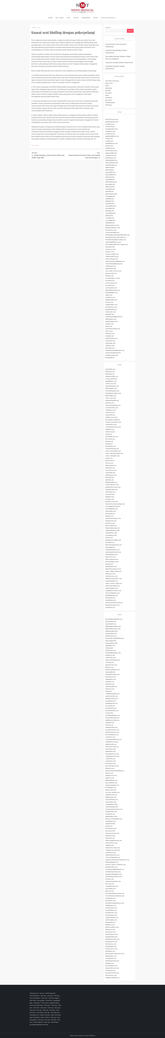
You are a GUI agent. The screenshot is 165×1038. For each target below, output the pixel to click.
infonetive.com (110, 523)
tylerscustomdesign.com (112, 405)
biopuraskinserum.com (112, 528)
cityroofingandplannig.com (113, 264)
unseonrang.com (110, 763)
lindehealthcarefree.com (112, 629)
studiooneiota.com (111, 795)
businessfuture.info (111, 643)
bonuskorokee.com (111, 912)
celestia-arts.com (110, 383)
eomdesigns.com (110, 821)
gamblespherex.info (111, 816)
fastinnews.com (110, 929)
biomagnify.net (110, 357)
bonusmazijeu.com (111, 908)
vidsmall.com (109, 845)
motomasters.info (110, 828)
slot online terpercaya (112, 81)
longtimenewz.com (111, 941)
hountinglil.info (110, 672)
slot (68, 17)
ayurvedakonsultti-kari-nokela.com (116, 244)
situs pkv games (35, 998)
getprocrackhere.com (112, 927)
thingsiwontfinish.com (112, 977)
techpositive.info (110, 761)
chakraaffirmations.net (112, 674)
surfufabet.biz (109, 199)
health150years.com (111, 417)
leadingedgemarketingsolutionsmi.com (117, 235)
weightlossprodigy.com (112, 693)
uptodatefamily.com (111, 321)
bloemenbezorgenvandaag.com (115, 504)
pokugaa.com (109, 963)
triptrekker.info (110, 823)
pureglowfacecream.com (112, 487)
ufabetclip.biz (109, 170)
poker (107, 85)
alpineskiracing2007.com (113, 569)
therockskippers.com (111, 561)
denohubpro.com (110, 787)
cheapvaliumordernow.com (113, 876)
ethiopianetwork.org (111, 742)
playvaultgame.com (111, 965)
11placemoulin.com (111, 686)
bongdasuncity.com (111, 703)
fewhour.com (109, 725)
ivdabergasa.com (110, 266)
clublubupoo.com (110, 905)
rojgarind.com (109, 722)
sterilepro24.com (110, 852)
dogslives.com (109, 778)
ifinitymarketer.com (111, 934)
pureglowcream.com (111, 501)
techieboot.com (110, 134)
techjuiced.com (110, 148)
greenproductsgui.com (112, 718)
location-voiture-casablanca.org (115, 864)
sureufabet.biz (109, 203)
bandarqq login (110, 102)
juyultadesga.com (110, 268)
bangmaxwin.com (110, 521)
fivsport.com (109, 302)
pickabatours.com (110, 636)
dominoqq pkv (50, 993)
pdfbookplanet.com (111, 780)
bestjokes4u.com (110, 677)
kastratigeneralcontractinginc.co (115, 237)
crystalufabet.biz (110, 213)
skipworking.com (110, 465)
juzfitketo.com (109, 345)
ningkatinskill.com (111, 300)
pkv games (60, 17)
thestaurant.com (110, 900)
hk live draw (109, 83)
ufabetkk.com (109, 480)
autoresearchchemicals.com (114, 602)
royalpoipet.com (110, 898)
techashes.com (109, 124)
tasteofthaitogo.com (111, 509)
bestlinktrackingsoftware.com (114, 903)
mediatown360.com (111, 576)
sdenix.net (108, 434)
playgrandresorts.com (112, 968)
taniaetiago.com (110, 343)
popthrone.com (110, 655)
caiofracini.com (110, 758)
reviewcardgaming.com (112, 857)
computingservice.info (112, 756)
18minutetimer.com (111, 727)
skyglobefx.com (110, 814)
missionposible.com (111, 581)
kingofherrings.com (111, 489)
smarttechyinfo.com (111, 696)
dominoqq (108, 88)
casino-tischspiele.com (112, 456)
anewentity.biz (109, 494)
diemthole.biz (109, 477)
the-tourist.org (110, 439)
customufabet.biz (110, 206)
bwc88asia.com (110, 280)
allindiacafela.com (111, 566)
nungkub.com (109, 336)
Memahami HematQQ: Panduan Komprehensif (115, 67)
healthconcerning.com (112, 720)
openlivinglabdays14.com (113, 242)
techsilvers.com (110, 297)
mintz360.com (109, 689)
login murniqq (55, 1015)
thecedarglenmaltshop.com (113, 619)
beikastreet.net (110, 371)
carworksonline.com (111, 407)
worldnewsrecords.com (112, 850)
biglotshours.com (110, 158)
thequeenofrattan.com (112, 785)
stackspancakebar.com (112, 549)
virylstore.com (109, 412)
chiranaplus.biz (110, 547)
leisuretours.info (110, 749)
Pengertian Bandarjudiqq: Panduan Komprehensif (116, 51)
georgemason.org (110, 621)
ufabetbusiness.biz (111, 182)
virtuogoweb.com (110, 155)
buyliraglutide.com (111, 160)
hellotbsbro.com (110, 751)
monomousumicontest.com (113, 809)
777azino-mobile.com (112, 254)
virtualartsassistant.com (112, 872)
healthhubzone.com (111, 143)
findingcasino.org (110, 797)
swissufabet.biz (110, 179)
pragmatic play (54, 1003)
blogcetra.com (109, 768)
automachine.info (110, 802)
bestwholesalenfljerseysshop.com (115, 239)
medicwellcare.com (111, 843)
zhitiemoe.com (110, 333)
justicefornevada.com (112, 746)
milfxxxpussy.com (110, 319)
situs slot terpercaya (36, 1005)
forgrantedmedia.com (112, 400)
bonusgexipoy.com (111, 915)
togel (95, 17)
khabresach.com (110, 598)
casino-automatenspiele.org (114, 453)
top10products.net (111, 633)
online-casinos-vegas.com (113, 583)
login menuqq (44, 1015)
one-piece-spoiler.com (112, 792)
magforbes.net (109, 429)
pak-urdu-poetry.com (112, 766)
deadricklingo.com (111, 811)
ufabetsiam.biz (109, 177)
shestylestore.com (111, 975)
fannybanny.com (110, 932)
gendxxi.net (109, 826)
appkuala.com (109, 497)
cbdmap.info (109, 648)
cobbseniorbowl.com (111, 256)
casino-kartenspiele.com (113, 451)
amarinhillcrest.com (111, 436)
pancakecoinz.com (111, 665)
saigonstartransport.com (113, 518)
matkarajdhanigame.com (113, 653)
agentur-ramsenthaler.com (113, 819)
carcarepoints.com (111, 288)
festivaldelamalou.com (112, 391)
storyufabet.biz (110, 208)
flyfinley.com (109, 667)
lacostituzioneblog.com (112, 328)
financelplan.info (110, 641)
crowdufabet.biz (110, 220)
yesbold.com (109, 141)
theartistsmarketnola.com (113, 545)
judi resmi (33, 1000)
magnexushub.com (111, 153)
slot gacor (37, 1003)
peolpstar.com (109, 403)
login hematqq (34, 1017)
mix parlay (40, 1012)
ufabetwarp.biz (110, 167)
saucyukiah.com (110, 369)
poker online (45, 1017)
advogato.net (109, 441)
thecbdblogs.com (110, 600)
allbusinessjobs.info (111, 631)
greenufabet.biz (110, 184)
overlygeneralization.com (113, 739)
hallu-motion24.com (111, 559)
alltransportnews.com (112, 225)
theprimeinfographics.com (113, 874)
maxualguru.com (110, 701)
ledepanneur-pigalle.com (113, 540)
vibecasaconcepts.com (112, 833)
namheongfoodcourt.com (113, 552)
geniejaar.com (109, 681)
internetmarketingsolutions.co (115, 770)
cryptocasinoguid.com (112, 232)
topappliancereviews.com (113, 590)
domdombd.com (110, 922)
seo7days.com (109, 499)
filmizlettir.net (109, 374)
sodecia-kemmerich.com (113, 881)
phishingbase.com (110, 956)
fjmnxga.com (109, 516)
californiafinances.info (112, 530)
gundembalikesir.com (112, 136)
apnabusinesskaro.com (112, 605)
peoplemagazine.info (111, 122)
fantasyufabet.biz (110, 174)
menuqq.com (34, 993)
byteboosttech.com (111, 150)
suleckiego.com (110, 607)
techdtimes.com (110, 131)
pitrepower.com (110, 574)
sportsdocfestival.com (112, 973)
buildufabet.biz (110, 223)
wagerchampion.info (111, 807)
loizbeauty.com (110, 468)
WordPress (92, 1035)
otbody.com (109, 458)
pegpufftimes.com (110, 381)
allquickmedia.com (111, 482)
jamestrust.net (109, 460)
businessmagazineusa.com (113, 840)
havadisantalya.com (111, 129)
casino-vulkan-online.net (113, 571)
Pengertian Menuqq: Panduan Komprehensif (119, 62)
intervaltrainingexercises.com (114, 893)
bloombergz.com (110, 446)
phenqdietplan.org (111, 309)
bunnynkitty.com (110, 511)
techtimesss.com (110, 410)
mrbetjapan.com (110, 492)
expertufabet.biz (110, 172)
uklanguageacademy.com (113, 626)
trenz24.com (109, 463)
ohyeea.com (109, 331)
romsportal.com (110, 970)
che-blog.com (109, 662)
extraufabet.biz (110, 189)
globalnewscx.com (111, 775)
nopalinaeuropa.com (111, 355)
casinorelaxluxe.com (111, 917)
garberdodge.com (110, 395)
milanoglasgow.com (111, 554)
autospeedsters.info (111, 804)
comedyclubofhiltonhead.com (114, 869)
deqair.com (108, 295)
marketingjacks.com (111, 588)
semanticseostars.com (112, 730)
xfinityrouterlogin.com (112, 586)
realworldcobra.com (111, 799)
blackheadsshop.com (111, 862)
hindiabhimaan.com (111, 595)
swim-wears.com (110, 398)
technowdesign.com (111, 259)
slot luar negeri (54, 998)
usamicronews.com (111, 949)
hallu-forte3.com (110, 557)
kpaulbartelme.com (111, 867)
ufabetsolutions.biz (111, 194)
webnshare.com (110, 737)
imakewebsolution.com (112, 660)
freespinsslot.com (110, 708)
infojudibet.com (110, 645)
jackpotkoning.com (111, 937)
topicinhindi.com (110, 624)
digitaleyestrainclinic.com (113, 578)
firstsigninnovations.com (113, 393)
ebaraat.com (109, 146)
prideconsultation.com (112, 669)
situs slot (49, 1000)
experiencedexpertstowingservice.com (117, 860)
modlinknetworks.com (112, 939)
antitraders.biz (110, 247)
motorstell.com (110, 415)
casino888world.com (111, 886)
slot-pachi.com (110, 706)
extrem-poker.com (111, 283)
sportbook (86, 17)
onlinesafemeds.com (111, 162)
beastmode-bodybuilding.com (114, 638)
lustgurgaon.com (110, 679)
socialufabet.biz (110, 196)
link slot (47, 1020)
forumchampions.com (112, 386)
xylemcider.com (110, 341)
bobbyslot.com (109, 684)
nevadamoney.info (111, 535)
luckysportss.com (110, 944)
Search (108, 27)
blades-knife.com (110, 790)
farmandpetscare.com (112, 754)
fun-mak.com (109, 884)
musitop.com (109, 324)
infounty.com (109, 276)
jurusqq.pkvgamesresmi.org (39, 1024)
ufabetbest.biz (109, 201)
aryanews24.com (110, 249)
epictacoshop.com (111, 525)
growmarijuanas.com (111, 734)
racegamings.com (110, 958)
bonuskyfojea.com (111, 910)
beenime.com (109, 879)
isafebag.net (109, 444)
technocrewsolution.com (113, 422)
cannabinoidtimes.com (112, 715)
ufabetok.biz (109, 215)
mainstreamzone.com (112, 732)
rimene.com (109, 537)
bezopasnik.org (110, 513)
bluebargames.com (111, 388)
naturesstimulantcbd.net (113, 353)
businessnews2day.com (112, 847)
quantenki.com (110, 838)
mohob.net (108, 691)
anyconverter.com (111, 470)
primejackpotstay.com (112, 961)
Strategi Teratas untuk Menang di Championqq (115, 45)
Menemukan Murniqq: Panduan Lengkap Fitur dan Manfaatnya (118, 57)
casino (76, 17)
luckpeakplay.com (110, 946)
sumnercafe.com (110, 312)
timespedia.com (110, 472)
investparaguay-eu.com (112, 278)
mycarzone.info (110, 831)
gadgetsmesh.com (110, 744)
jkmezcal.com (109, 891)
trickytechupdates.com (112, 593)
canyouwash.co (110, 126)
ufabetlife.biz (109, 191)
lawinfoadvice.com (111, 307)
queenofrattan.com (111, 783)
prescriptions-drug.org (112, 420)
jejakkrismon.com (110, 475)
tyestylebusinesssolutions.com (114, 896)
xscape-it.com (109, 251)
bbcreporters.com (110, 230)
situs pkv (108, 90)
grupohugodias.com (111, 292)
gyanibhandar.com (111, 165)
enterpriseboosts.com (112, 448)
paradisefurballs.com (111, 710)
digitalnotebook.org (111, 698)
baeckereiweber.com (111, 119)
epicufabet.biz (109, 211)
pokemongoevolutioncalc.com (114, 953)
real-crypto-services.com (113, 271)
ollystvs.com (109, 773)
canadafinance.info (111, 533)
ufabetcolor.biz (110, 187)
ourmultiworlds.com (111, 376)
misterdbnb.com (110, 888)
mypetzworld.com (111, 273)
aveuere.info (109, 713)
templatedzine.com (111, 304)
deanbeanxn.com (110, 650)
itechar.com (109, 138)
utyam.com (108, 326)
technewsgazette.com (112, 484)
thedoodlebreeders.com (112, 290)
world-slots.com (110, 657)
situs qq (43, 996)
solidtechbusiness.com (112, 855)
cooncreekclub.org (111, 379)
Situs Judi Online (108, 17)
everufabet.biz (109, 218)
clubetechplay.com (111, 920)
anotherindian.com (111, 338)
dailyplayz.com (110, 925)
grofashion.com (110, 951)
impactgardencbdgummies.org (114, 350)
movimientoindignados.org (113, 316)
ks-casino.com (109, 285)
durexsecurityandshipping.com (115, 261)
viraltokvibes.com (110, 424)
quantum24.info (110, 835)
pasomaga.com (109, 348)
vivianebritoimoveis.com (113, 427)
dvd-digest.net (109, 542)
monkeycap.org (110, 432)
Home (50, 17)
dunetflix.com (109, 314)
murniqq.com (55, 1012)
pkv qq (42, 993)
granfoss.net (109, 564)
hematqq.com (34, 1015)
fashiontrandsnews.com (112, 227)
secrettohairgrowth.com (112, 506)
